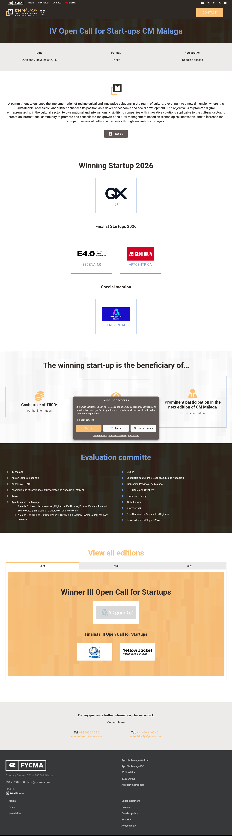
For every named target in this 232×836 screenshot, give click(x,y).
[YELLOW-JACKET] (137, 644)
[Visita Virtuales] (94, 644)
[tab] (42, 565)
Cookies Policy (100, 435)
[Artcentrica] (140, 246)
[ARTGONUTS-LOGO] (116, 602)
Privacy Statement (118, 435)
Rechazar (116, 428)
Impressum (133, 435)
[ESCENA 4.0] (91, 246)
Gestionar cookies (143, 428)
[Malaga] (116, 186)
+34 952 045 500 (16, 782)
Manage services (85, 419)
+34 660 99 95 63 (90, 732)
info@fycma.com (39, 782)
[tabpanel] (116, 624)
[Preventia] (116, 306)
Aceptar (89, 428)
